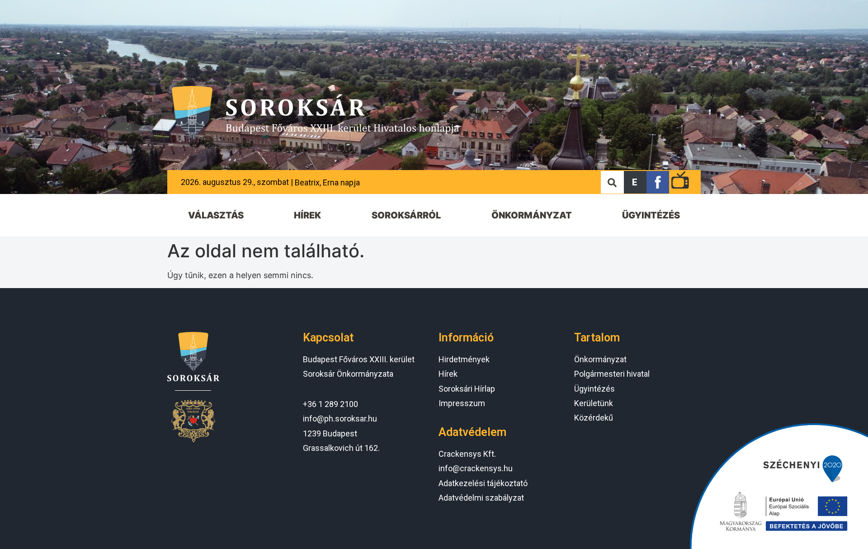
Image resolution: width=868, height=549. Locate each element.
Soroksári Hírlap (467, 388)
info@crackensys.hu (476, 468)
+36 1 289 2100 (330, 404)
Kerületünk (593, 403)
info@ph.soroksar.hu (340, 418)
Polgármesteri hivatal (612, 374)
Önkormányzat (600, 359)
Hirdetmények (464, 359)
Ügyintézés (594, 388)
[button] (635, 182)
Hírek (448, 374)
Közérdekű (593, 417)
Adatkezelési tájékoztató (483, 483)
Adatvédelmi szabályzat (481, 497)
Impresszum (462, 403)
